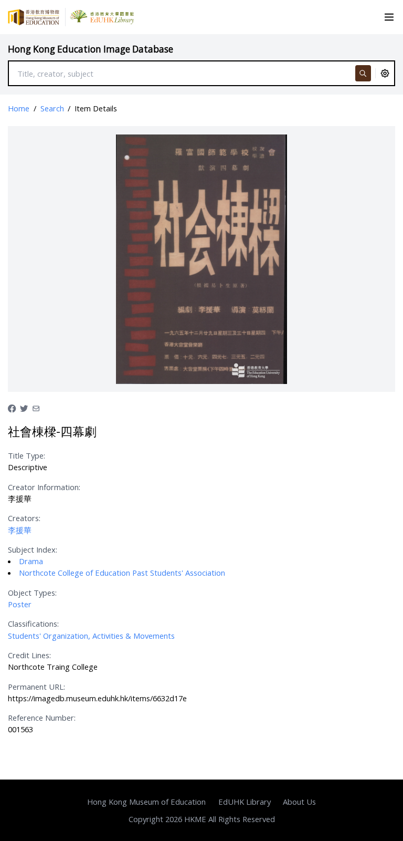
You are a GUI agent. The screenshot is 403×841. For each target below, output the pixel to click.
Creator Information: (44, 487)
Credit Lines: (29, 655)
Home (18, 108)
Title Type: (26, 455)
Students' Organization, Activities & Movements (91, 635)
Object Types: (32, 592)
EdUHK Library (244, 801)
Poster (19, 604)
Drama (31, 561)
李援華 (19, 530)
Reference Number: (42, 717)
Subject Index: (32, 549)
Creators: (24, 518)
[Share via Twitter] (24, 407)
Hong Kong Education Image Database (90, 49)
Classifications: (33, 623)
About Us (299, 801)
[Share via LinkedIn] (36, 407)
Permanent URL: (36, 686)
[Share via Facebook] (12, 407)
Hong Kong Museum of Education (146, 801)
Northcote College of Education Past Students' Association (122, 572)
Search (52, 108)
